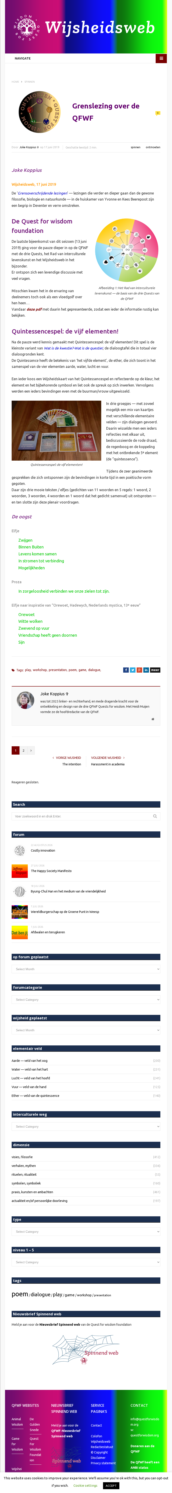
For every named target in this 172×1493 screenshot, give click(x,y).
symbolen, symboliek (26, 1183)
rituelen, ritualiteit (24, 1174)
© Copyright (99, 1452)
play (28, 670)
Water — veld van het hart (30, 1069)
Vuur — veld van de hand (29, 1087)
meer (155, 670)
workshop (40, 670)
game (82, 670)
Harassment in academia (108, 764)
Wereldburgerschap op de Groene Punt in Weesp (65, 912)
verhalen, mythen (24, 1166)
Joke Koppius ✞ (29, 147)
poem (73, 670)
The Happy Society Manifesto (51, 871)
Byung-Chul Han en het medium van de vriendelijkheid (68, 891)
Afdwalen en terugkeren (48, 932)
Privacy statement (103, 1463)
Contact (96, 1425)
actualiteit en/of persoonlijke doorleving (39, 1201)
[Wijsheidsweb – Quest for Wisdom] (86, 28)
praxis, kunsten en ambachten (32, 1192)
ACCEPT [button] (111, 1485)
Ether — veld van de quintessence (35, 1096)
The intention (71, 764)
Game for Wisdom (17, 1444)
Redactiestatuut (102, 1447)
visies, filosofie (22, 1157)
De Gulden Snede (35, 1424)
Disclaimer (98, 1458)
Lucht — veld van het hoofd (31, 1078)
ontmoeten (153, 147)
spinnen (135, 147)
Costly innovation (43, 850)
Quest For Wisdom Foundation (35, 1449)
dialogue (94, 670)
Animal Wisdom (17, 1421)
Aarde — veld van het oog (29, 1060)
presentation (58, 670)
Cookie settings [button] (85, 1485)
